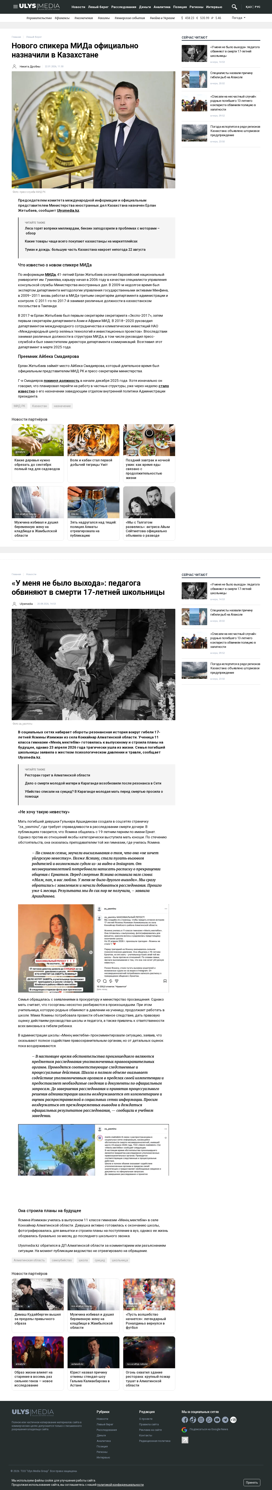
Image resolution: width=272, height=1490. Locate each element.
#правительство (39, 18)
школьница (120, 1260)
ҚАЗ (249, 6)
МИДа (50, 274)
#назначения (83, 18)
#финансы (62, 18)
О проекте (145, 1418)
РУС (257, 6)
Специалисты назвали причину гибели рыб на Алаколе (231, 75)
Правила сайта (149, 1424)
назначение (62, 406)
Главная (16, 37)
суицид (100, 1260)
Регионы (196, 7)
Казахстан (39, 406)
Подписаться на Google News (209, 1429)
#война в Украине (162, 18)
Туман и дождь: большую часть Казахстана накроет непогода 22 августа (85, 250)
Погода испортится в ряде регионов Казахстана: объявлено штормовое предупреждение (235, 131)
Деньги (145, 7)
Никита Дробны (30, 66)
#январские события (130, 18)
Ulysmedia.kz (68, 210)
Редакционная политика (154, 1440)
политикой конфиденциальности (120, 1484)
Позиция (180, 7)
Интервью (214, 7)
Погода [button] (237, 18)
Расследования (123, 7)
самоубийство (62, 1260)
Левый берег (98, 7)
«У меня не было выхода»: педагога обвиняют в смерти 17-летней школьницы (235, 51)
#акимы (104, 18)
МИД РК (19, 406)
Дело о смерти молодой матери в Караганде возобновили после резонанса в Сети (93, 783)
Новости (78, 7)
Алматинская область (29, 1260)
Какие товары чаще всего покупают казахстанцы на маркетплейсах (81, 241)
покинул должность (61, 380)
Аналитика (162, 7)
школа (83, 1260)
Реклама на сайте (150, 1429)
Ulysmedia (26, 603)
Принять (252, 1482)
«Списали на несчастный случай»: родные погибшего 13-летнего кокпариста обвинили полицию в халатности (233, 103)
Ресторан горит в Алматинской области (57, 775)
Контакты (145, 1435)
